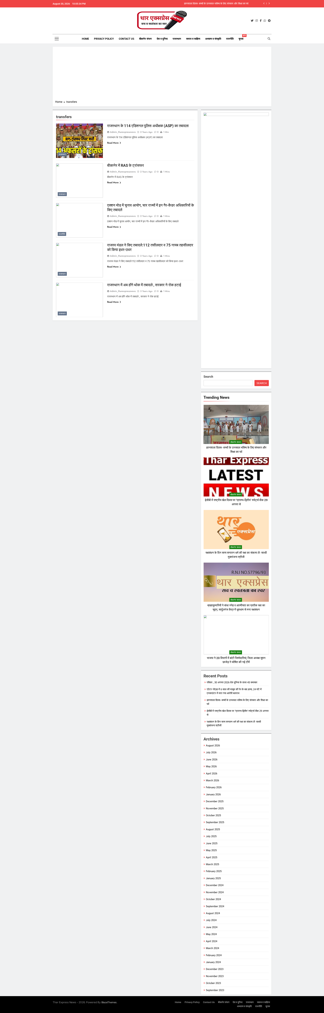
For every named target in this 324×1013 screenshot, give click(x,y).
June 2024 (211, 927)
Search (208, 376)
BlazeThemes (109, 1002)
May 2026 (211, 766)
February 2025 (214, 871)
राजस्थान (177, 38)
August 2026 (213, 745)
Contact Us (126, 38)
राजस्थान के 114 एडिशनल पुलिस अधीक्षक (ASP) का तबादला (148, 126)
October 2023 (213, 983)
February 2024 (214, 955)
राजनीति (230, 38)
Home (85, 38)
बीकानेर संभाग (145, 38)
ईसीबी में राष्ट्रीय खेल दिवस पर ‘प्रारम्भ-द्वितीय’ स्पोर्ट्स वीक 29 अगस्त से (216, 4)
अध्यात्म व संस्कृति (213, 38)
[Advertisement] (162, 74)
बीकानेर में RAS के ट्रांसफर (125, 165)
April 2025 (211, 857)
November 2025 (215, 808)
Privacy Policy (104, 38)
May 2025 (211, 850)
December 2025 (214, 801)
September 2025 (215, 822)
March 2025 (212, 864)
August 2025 (213, 829)
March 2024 (212, 948)
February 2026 (214, 787)
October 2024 (213, 899)
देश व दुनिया (162, 38)
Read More (113, 142)
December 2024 (214, 885)
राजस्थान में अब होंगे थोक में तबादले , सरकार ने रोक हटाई (144, 285)
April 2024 (211, 941)
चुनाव (242, 37)
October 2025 (213, 815)
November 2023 (215, 976)
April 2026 (211, 773)
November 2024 (215, 892)
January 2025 (213, 878)
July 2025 (211, 836)
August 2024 (213, 913)
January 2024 (213, 962)
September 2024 (215, 906)
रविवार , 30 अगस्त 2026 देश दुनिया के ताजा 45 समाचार (232, 682)
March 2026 (212, 780)
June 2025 (211, 843)
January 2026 (213, 794)
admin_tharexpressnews (123, 132)
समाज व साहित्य (193, 38)
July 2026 (211, 752)
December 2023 (214, 969)
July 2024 (211, 920)
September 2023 (215, 990)
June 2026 (211, 759)
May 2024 (211, 934)
